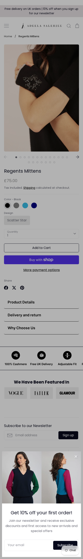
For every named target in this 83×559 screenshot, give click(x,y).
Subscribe (65, 545)
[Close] (76, 456)
